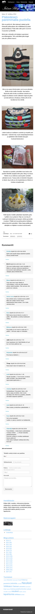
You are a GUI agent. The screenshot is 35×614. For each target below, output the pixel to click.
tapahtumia (9, 594)
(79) (9, 550)
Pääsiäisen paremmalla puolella (16, 18)
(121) (9, 564)
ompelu (20, 591)
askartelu (22, 586)
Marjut (8, 280)
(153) (9, 570)
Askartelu (9, 580)
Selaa (18, 2)
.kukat (5, 580)
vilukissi (9, 389)
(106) (9, 556)
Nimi (5, 456)
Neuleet (27, 583)
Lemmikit (19, 583)
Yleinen (15, 586)
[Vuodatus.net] (8, 609)
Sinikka (9, 251)
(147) (9, 566)
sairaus (24, 591)
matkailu (28, 589)
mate (8, 405)
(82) (9, 552)
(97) (9, 571)
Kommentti (6, 475)
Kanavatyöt (15, 580)
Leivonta (19, 236)
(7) (8, 540)
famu (8, 313)
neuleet (15, 591)
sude (8, 374)
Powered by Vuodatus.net (26, 612)
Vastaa (7, 259)
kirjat (5, 589)
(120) (9, 558)
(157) (9, 568)
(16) (9, 544)
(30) (9, 542)
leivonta (23, 589)
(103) (9, 562)
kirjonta (8, 589)
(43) (9, 546)
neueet (9, 591)
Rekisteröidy (24, 2)
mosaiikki (6, 591)
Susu (8, 416)
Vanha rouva (10, 296)
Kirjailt (19, 580)
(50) (9, 548)
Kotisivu (12, 468)
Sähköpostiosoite (12, 462)
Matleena (9, 327)
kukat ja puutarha (15, 589)
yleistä (22, 594)
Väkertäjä (9, 428)
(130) (9, 560)
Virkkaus (8, 586)
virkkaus (12, 236)
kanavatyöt (27, 586)
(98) (9, 554)
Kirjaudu (31, 2)
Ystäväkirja (9, 532)
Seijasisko (10, 352)
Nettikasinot (11, 2)
